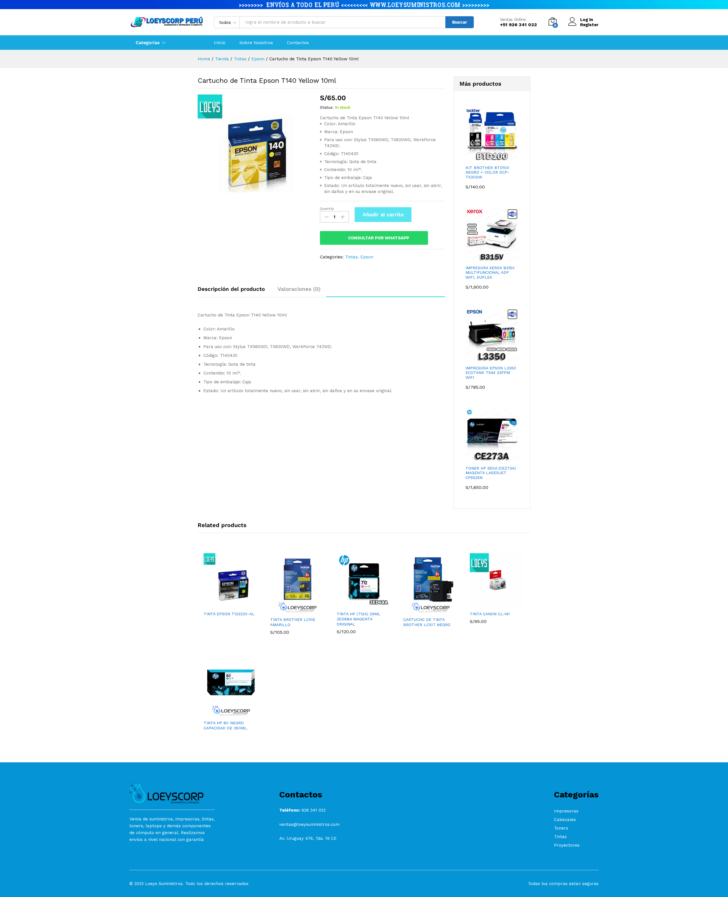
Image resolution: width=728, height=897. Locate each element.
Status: (327, 107)
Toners (561, 828)
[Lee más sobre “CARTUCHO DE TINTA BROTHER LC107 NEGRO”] (424, 610)
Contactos (298, 42)
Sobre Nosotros (256, 42)
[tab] (234, 291)
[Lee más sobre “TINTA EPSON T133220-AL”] (224, 604)
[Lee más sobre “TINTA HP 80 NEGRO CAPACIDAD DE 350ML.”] (224, 713)
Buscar (459, 22)
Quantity (327, 208)
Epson (366, 257)
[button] (291, 610)
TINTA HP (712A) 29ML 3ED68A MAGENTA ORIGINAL (358, 619)
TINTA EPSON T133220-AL (229, 614)
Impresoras (566, 811)
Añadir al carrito (383, 214)
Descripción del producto (231, 289)
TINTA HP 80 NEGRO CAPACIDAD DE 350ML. (226, 725)
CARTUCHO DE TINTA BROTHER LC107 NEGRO (426, 622)
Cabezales (565, 819)
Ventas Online (513, 19)
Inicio (220, 42)
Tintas (351, 257)
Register (589, 24)
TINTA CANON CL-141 (490, 614)
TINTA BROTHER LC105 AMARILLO (292, 622)
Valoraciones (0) (299, 289)
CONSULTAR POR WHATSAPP (378, 237)
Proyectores (567, 845)
